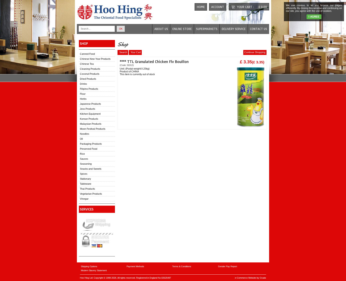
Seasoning (86, 163)
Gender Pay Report (227, 266)
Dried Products (88, 79)
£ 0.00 (262, 7)
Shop (84, 44)
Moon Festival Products (92, 129)
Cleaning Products (90, 69)
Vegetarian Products (91, 193)
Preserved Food (88, 148)
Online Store (182, 29)
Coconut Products (89, 74)
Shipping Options (89, 266)
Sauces (84, 158)
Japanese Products (90, 104)
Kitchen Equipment (90, 114)
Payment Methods (135, 266)
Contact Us (258, 29)
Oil (81, 139)
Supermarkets (206, 29)
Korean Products (89, 119)
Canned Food (87, 54)
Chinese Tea (87, 64)
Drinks (83, 84)
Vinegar (84, 198)
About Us (161, 29)
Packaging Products (91, 143)
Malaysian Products (90, 124)
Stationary (85, 178)
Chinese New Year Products (95, 59)
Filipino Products (89, 89)
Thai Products (87, 188)
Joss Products (87, 109)
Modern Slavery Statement (94, 270)
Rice (82, 153)
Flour (82, 94)
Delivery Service (234, 29)
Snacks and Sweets (90, 168)
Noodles (84, 134)
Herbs (83, 99)
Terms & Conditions (181, 266)
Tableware (85, 183)
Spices (83, 173)
